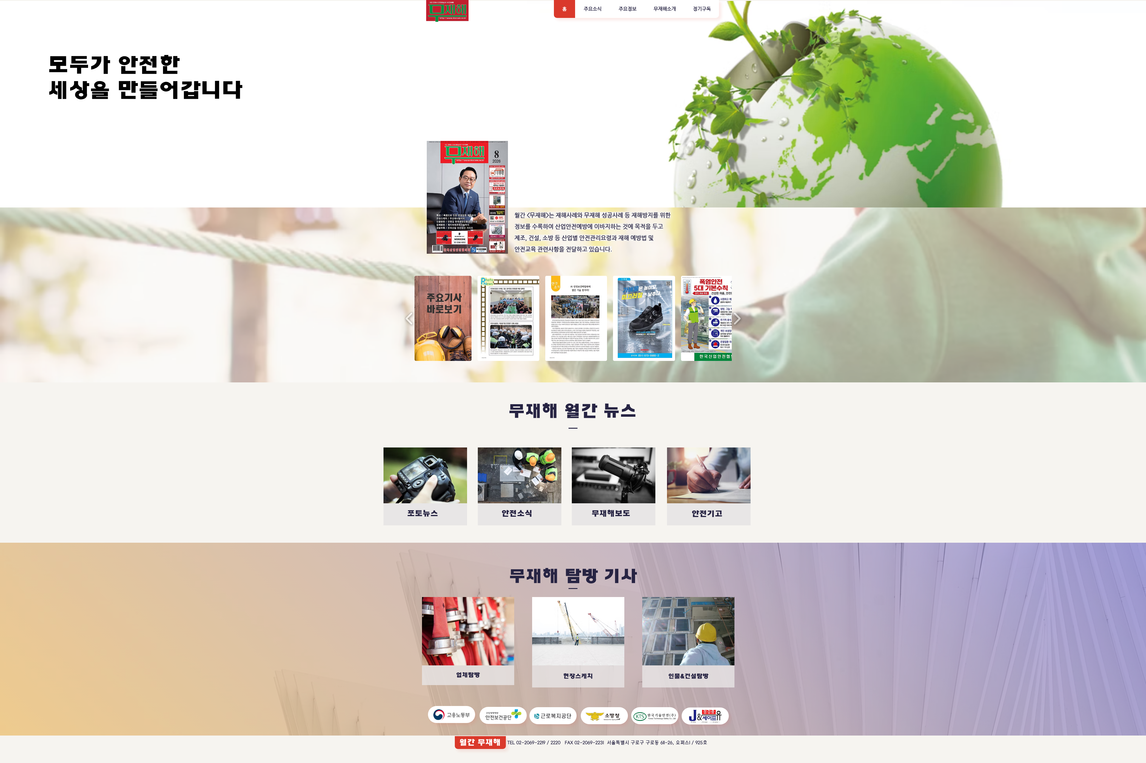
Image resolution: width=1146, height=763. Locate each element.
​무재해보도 (611, 513)
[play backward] (409, 318)
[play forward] (737, 318)
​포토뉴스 (422, 513)
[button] (592, 9)
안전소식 (516, 513)
